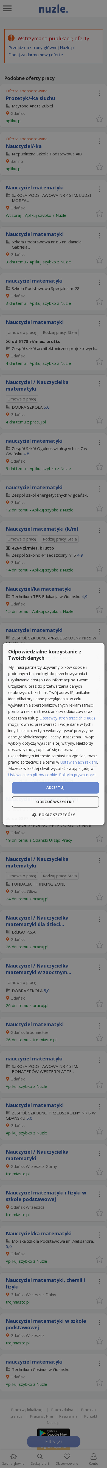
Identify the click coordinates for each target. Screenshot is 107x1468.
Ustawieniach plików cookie (32, 775)
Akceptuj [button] (55, 787)
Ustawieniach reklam (78, 762)
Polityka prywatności (77, 775)
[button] (53, 815)
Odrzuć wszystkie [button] (55, 802)
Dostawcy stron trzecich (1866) (67, 718)
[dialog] (54, 734)
